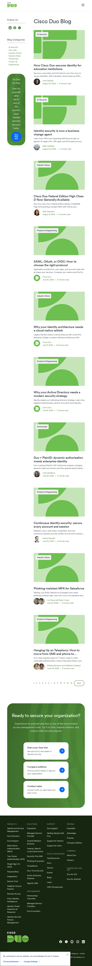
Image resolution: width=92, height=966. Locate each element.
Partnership (13, 59)
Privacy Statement (10, 961)
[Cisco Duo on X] (66, 941)
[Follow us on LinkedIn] (10, 28)
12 (68, 683)
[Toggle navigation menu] (83, 5)
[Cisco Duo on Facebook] (60, 941)
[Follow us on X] (19, 28)
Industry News (15, 56)
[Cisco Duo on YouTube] (72, 941)
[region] (35, 959)
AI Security (13, 47)
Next (79, 683)
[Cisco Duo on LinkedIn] (83, 941)
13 (71, 683)
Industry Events (15, 53)
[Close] (67, 954)
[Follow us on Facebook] (15, 28)
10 (61, 683)
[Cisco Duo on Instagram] (77, 941)
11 (64, 683)
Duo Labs (13, 50)
